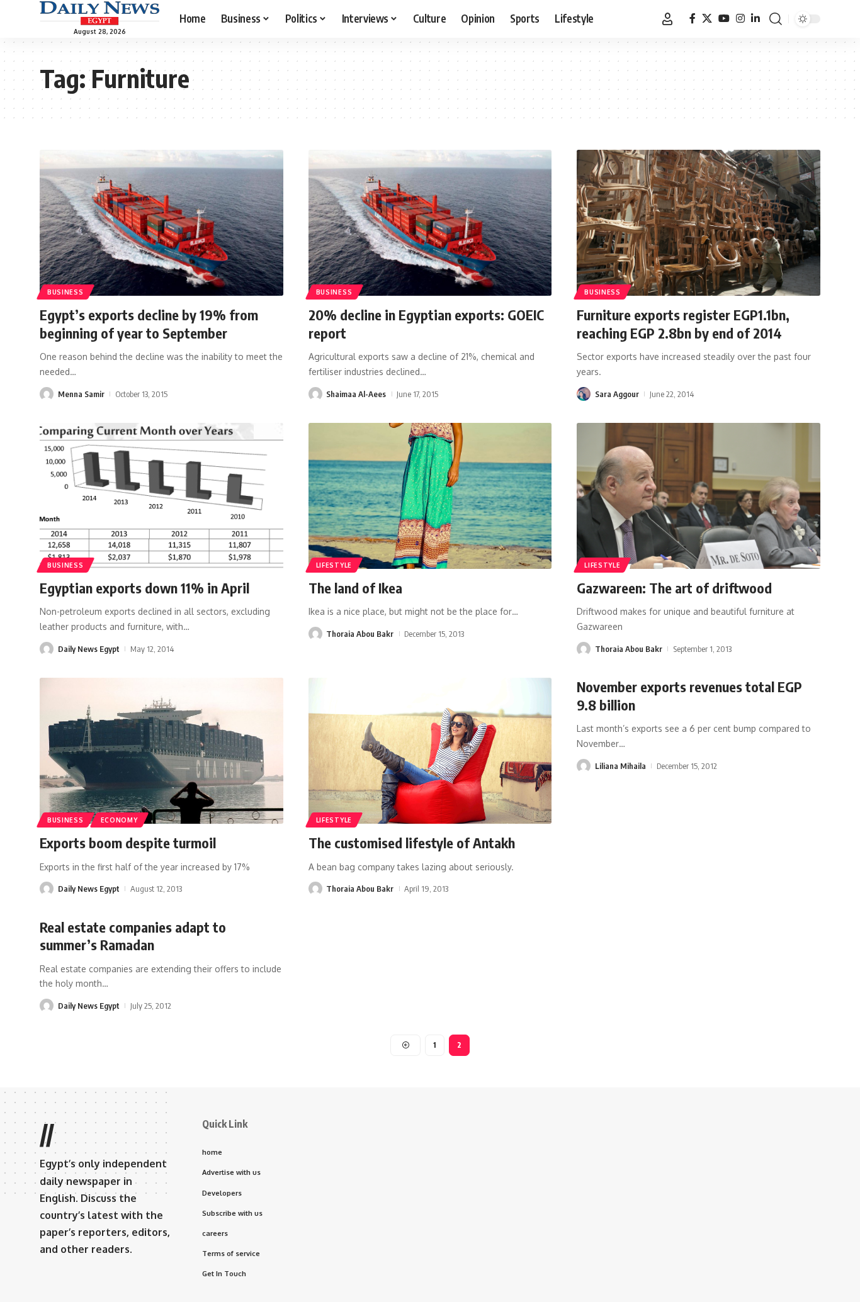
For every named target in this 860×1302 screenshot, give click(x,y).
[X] (707, 18)
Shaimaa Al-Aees (356, 394)
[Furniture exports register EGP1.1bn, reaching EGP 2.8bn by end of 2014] (698, 223)
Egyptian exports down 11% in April (144, 588)
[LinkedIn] (755, 18)
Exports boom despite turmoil (128, 842)
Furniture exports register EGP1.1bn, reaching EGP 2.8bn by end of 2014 (683, 324)
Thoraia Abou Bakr (359, 634)
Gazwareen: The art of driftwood (674, 588)
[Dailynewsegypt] (99, 13)
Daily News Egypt (89, 649)
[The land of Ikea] (430, 496)
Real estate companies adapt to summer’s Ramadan (133, 936)
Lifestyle (334, 565)
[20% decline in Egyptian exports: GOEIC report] (430, 223)
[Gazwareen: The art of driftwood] (698, 496)
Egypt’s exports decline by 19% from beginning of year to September (149, 324)
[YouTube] (724, 18)
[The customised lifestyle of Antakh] (430, 751)
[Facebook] (692, 18)
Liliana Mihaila (620, 766)
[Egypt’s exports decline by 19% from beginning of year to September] (161, 223)
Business (65, 292)
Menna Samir (81, 394)
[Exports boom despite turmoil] (161, 751)
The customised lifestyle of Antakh (411, 842)
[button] (667, 19)
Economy (119, 820)
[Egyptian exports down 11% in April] (161, 496)
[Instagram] (740, 18)
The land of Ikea (355, 588)
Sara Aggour (617, 394)
